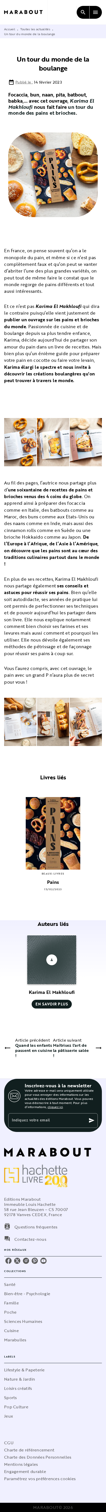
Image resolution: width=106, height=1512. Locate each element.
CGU (8, 1443)
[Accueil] (25, 12)
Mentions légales (21, 1464)
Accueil (9, 29)
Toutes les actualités (35, 29)
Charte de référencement (29, 1450)
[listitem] (8, 1260)
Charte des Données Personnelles (37, 1457)
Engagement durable (25, 1471)
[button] (51, 972)
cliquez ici (55, 1106)
